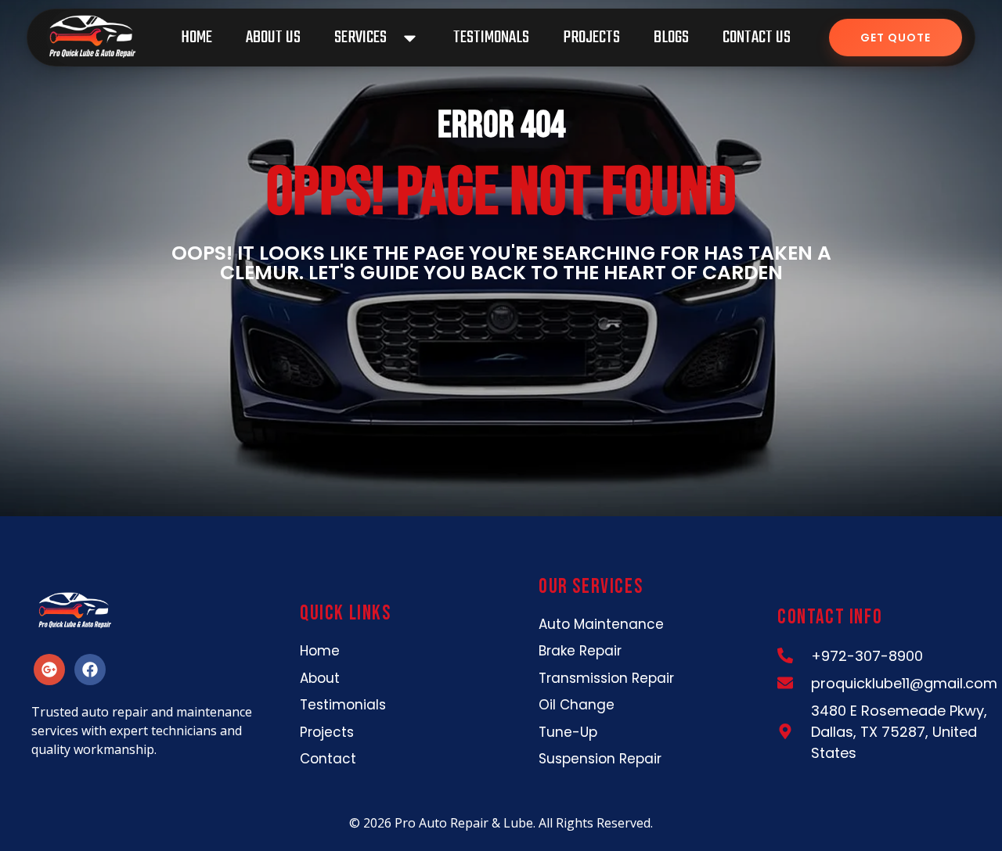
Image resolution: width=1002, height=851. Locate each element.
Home (196, 37)
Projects (591, 37)
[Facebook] (90, 669)
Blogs (671, 37)
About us (273, 37)
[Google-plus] (49, 669)
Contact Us (757, 37)
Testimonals (491, 37)
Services (360, 37)
